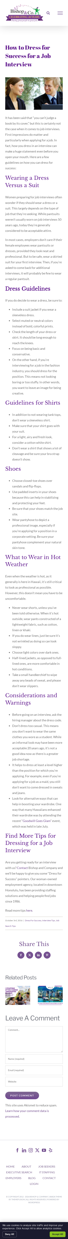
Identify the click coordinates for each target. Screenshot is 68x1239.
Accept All (57, 1234)
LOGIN (34, 1183)
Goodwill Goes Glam (36, 821)
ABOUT (26, 1166)
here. (29, 910)
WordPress (34, 1202)
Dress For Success (33, 920)
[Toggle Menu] (60, 13)
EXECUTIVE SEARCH (19, 1172)
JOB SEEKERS (46, 1166)
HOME (10, 1166)
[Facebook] (17, 1150)
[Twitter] (37, 1150)
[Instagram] (31, 1150)
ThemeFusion (18, 1199)
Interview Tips (48, 920)
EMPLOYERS (13, 1178)
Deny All (9, 1234)
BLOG (32, 1178)
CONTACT (49, 1178)
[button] (7, 995)
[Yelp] (50, 1150)
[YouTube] (44, 1150)
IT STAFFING (47, 1172)
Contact (22, 868)
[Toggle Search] (48, 13)
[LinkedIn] (24, 1150)
